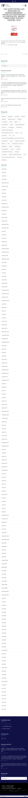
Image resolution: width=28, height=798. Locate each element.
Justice (11, 140)
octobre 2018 (5, 338)
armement (17, 116)
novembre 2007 (5, 595)
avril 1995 (4, 695)
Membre (11, 44)
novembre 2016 (5, 414)
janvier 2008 (4, 588)
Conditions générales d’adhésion (9, 788)
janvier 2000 (4, 681)
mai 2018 (4, 352)
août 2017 (4, 383)
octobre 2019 (5, 297)
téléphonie (4, 160)
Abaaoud (4, 116)
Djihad (15, 121)
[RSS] (15, 1)
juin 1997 (4, 688)
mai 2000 (4, 674)
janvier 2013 (4, 494)
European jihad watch (19, 124)
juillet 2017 (4, 387)
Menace (3, 143)
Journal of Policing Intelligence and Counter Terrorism (13, 138)
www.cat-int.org (6, 728)
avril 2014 (4, 480)
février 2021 (4, 241)
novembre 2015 (5, 446)
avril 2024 (4, 176)
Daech (10, 121)
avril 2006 (4, 615)
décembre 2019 (5, 290)
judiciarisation (5, 140)
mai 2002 (4, 657)
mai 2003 (4, 643)
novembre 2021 (5, 227)
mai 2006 (4, 612)
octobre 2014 (5, 470)
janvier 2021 (4, 245)
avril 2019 (4, 318)
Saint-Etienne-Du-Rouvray (7, 151)
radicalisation (17, 146)
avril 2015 (4, 456)
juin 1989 (4, 709)
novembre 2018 (5, 335)
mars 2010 (4, 532)
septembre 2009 (5, 539)
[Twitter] (13, 1)
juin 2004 (4, 629)
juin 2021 (4, 231)
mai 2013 (4, 487)
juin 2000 (4, 671)
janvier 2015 (4, 466)
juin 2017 (4, 390)
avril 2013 (4, 491)
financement (19, 127)
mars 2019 (4, 321)
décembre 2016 (5, 411)
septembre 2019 (5, 300)
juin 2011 (4, 504)
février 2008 (4, 584)
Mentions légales (10, 785)
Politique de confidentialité (7, 787)
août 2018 (4, 345)
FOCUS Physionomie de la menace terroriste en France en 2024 (14, 99)
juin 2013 (4, 484)
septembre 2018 (5, 342)
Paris (9, 143)
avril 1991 (4, 702)
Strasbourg (4, 154)
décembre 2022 (5, 207)
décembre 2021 (5, 224)
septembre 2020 (5, 259)
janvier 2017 (4, 408)
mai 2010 (4, 529)
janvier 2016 (4, 439)
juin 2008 (4, 570)
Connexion (3, 42)
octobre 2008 (5, 560)
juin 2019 (4, 311)
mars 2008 (4, 581)
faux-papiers (11, 127)
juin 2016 (4, 425)
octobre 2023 (5, 186)
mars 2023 (4, 200)
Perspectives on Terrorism (17, 143)
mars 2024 (4, 179)
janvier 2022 (4, 221)
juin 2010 (4, 525)
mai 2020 (4, 272)
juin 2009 (4, 550)
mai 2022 (4, 214)
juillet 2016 (4, 421)
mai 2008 (4, 574)
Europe (11, 124)
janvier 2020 (4, 286)
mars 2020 (4, 279)
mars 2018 (4, 359)
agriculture (10, 116)
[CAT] (6, 5)
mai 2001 (4, 660)
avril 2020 (4, 276)
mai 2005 (4, 622)
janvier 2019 (4, 328)
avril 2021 (4, 234)
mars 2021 (4, 238)
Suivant (23, 54)
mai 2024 (4, 172)
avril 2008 (4, 577)
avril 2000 (4, 678)
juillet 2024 (4, 169)
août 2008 (4, 563)
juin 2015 (4, 449)
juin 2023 (4, 189)
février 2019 (4, 324)
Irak (10, 135)
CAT (11, 790)
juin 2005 (4, 619)
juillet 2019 (4, 307)
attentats (4, 119)
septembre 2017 (5, 380)
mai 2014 (4, 477)
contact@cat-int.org (7, 726)
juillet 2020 (4, 266)
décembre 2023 (5, 182)
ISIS (13, 135)
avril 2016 (4, 432)
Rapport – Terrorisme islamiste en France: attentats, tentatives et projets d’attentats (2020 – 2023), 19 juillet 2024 (13, 76)
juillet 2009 (4, 546)
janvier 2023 (4, 203)
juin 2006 (4, 608)
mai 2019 (4, 314)
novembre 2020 (5, 252)
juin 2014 (4, 473)
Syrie (25, 154)
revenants (18, 149)
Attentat (23, 116)
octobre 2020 (5, 255)
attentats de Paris (11, 119)
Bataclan (19, 119)
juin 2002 (4, 653)
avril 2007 (4, 605)
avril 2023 (4, 196)
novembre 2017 (5, 373)
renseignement (5, 149)
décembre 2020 (5, 248)
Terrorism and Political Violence (8, 157)
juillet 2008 (4, 567)
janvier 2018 (4, 366)
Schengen (17, 151)
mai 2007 (4, 601)
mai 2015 (4, 453)
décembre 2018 (5, 331)
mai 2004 (4, 633)
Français (19, 788)
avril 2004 (4, 636)
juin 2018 (4, 349)
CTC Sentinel (4, 121)
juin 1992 (4, 698)
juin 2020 (4, 269)
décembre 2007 (5, 591)
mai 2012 (4, 498)
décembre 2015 (5, 442)
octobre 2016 (5, 418)
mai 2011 (4, 508)
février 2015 (4, 463)
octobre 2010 (5, 518)
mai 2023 (4, 193)
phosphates (4, 146)
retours (12, 149)
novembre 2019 (5, 293)
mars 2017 (4, 401)
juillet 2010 (4, 522)
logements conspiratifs (20, 140)
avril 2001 (4, 664)
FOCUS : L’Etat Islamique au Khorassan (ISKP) (11, 105)
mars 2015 (4, 459)
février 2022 (4, 217)
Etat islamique (5, 124)
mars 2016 (4, 435)
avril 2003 (4, 646)
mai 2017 (4, 394)
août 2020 (4, 262)
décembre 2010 (5, 515)
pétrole (10, 146)
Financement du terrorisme (7, 132)
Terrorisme (19, 157)
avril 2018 (4, 356)
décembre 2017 (5, 369)
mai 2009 (4, 553)
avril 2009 (4, 556)
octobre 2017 (5, 376)
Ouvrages (15, 44)
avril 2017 (4, 397)
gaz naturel (4, 135)
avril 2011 (4, 511)
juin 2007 (4, 598)
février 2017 (4, 404)
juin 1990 (4, 705)
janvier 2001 (4, 667)
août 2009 (4, 543)
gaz (21, 132)
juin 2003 (4, 640)
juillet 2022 (4, 210)
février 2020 (4, 283)
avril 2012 (4, 501)
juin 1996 (4, 691)
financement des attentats (7, 130)
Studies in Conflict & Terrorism (15, 154)
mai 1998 (4, 685)
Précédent (5, 54)
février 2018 (4, 363)
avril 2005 (4, 626)
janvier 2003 (4, 650)
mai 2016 (4, 428)
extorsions (4, 127)
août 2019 (4, 304)
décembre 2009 (5, 536)
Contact (3, 785)
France (16, 132)
